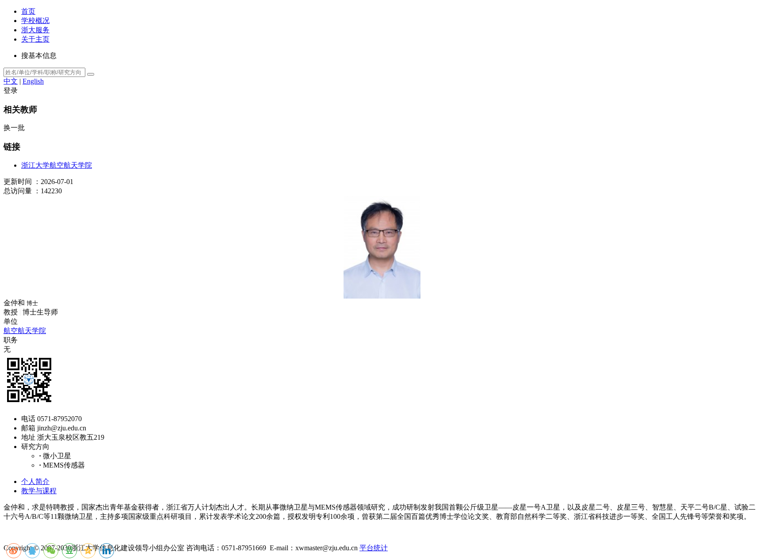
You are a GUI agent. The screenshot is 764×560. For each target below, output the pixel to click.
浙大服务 (35, 30)
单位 (11, 321)
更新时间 (18, 181)
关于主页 (35, 39)
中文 (11, 81)
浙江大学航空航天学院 (56, 165)
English (33, 81)
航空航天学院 (25, 330)
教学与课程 (39, 491)
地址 (28, 437)
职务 (11, 340)
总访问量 (18, 191)
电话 (28, 418)
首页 (28, 11)
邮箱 (28, 428)
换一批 (14, 127)
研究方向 (35, 446)
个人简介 (35, 481)
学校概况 (35, 20)
